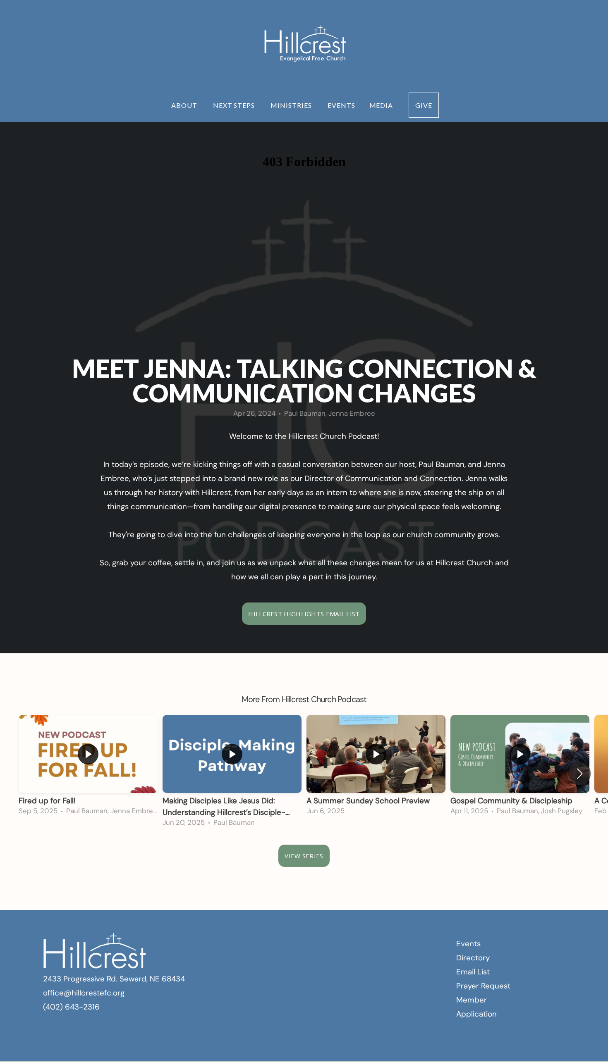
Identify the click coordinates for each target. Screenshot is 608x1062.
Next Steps (235, 105)
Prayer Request (483, 986)
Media (382, 105)
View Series (304, 856)
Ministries (292, 105)
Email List (473, 972)
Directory (473, 957)
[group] (88, 768)
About (185, 105)
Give (423, 105)
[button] (579, 773)
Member (471, 1000)
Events (341, 105)
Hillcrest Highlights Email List (303, 614)
